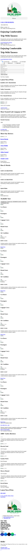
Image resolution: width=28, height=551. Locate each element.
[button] (14, 18)
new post (3, 493)
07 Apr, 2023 (3, 495)
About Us (4, 522)
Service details (6, 526)
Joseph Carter (4, 158)
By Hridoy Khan (9, 495)
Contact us (4, 527)
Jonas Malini (4, 145)
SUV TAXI (24, 201)
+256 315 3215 (4, 107)
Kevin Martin (4, 139)
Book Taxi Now (4, 74)
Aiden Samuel (4, 152)
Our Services (5, 524)
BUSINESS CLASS (17, 201)
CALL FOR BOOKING (7, 22)
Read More (3, 497)
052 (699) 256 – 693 (5, 425)
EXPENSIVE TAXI (4, 203)
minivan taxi (9, 201)
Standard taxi (3, 201)
